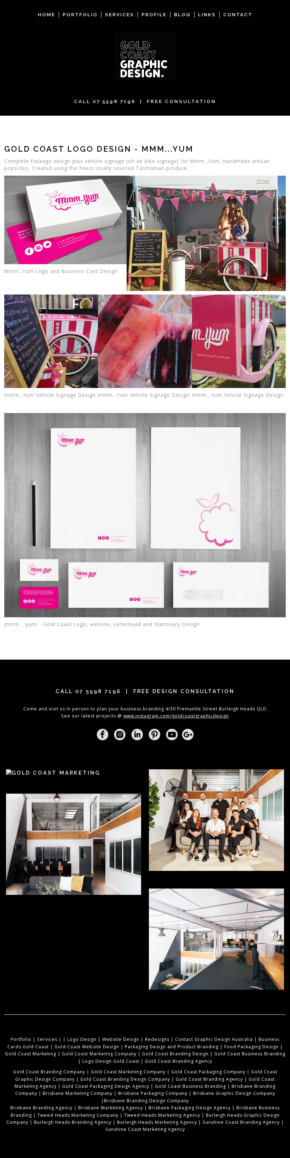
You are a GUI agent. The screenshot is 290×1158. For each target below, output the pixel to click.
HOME (46, 14)
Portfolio (21, 1039)
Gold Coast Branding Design (175, 1054)
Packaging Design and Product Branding (172, 1047)
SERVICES (119, 14)
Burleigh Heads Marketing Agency (157, 1122)
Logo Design (82, 1039)
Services (47, 1039)
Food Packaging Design (251, 1047)
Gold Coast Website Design (86, 1047)
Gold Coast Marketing (30, 1054)
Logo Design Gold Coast (110, 1061)
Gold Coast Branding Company (49, 1072)
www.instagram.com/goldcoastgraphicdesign (176, 716)
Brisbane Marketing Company (77, 1093)
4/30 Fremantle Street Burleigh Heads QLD (216, 709)
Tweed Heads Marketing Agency (162, 1115)
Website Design (120, 1039)
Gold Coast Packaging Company (208, 1072)
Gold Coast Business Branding (249, 1054)
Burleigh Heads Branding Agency (72, 1122)
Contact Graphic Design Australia (214, 1039)
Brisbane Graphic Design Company (234, 1093)
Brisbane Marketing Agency (110, 1108)
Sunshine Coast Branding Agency (241, 1122)
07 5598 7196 (114, 101)
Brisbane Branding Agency (41, 1108)
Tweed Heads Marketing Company (77, 1115)
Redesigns (157, 1039)
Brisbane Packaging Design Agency (190, 1108)
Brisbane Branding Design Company (146, 1101)
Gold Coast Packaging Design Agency (105, 1086)
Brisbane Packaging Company (152, 1093)
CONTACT (238, 14)
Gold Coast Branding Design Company (125, 1079)
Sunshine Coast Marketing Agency (145, 1129)
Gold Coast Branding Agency (178, 1061)
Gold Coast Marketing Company (99, 1054)
